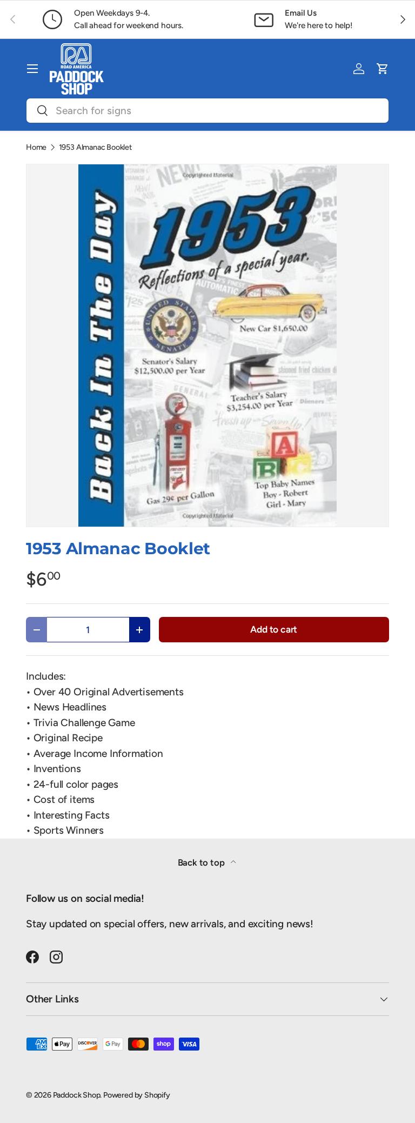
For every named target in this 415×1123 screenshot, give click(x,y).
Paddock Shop (77, 1095)
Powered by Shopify (136, 1095)
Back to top (202, 862)
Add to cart (273, 629)
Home (36, 147)
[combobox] (207, 110)
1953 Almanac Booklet (95, 147)
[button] (382, 69)
